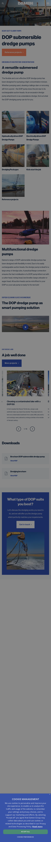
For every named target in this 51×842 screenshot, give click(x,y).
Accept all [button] (25, 832)
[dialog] (25, 818)
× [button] (49, 794)
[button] (25, 837)
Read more (37, 826)
